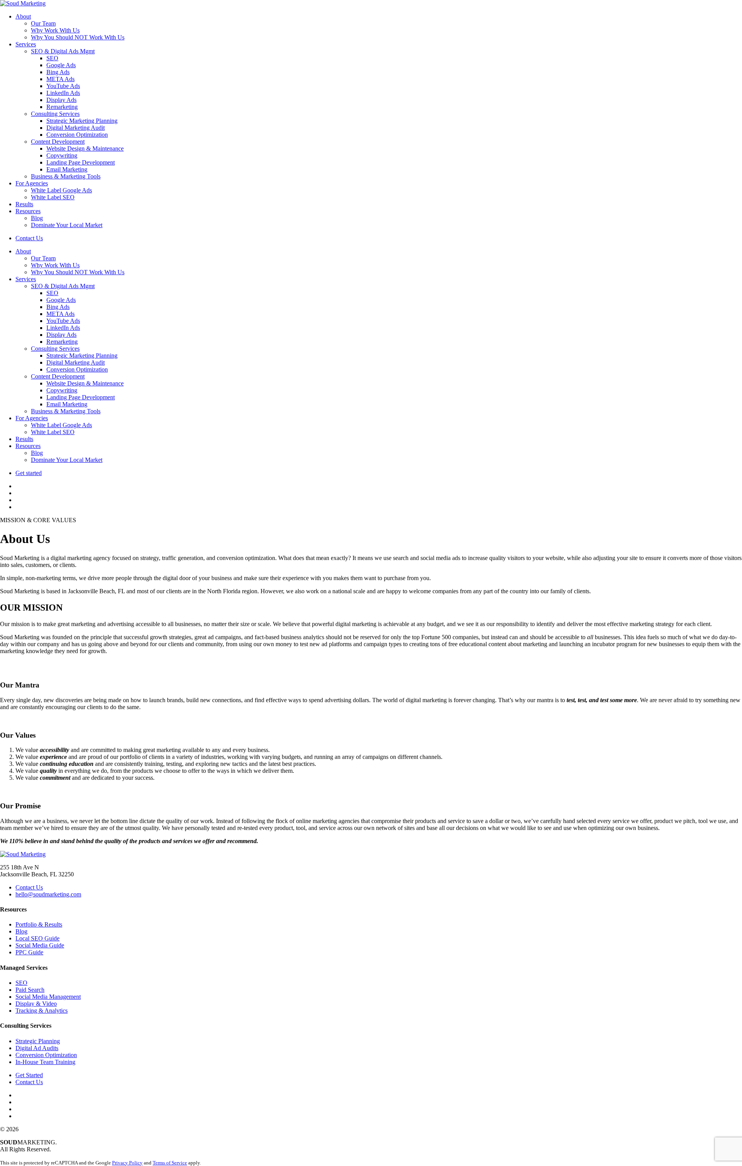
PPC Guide (29, 952)
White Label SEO (53, 197)
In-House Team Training (45, 1062)
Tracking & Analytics (41, 1010)
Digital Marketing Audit (75, 127)
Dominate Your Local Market (66, 225)
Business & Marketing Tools (65, 176)
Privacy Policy (127, 1163)
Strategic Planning (37, 1041)
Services (25, 44)
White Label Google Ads (61, 190)
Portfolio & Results (38, 924)
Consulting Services (55, 113)
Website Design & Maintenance (85, 148)
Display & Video (36, 1003)
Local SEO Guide (37, 938)
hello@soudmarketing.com (48, 894)
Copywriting (61, 155)
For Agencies (31, 183)
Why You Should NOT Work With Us (77, 37)
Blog (37, 218)
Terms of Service (170, 1163)
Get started (28, 473)
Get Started (29, 1075)
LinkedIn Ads (63, 93)
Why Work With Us (55, 30)
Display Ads (61, 100)
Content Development (58, 141)
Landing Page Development (80, 162)
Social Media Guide (39, 945)
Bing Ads (58, 72)
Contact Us (29, 238)
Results (24, 204)
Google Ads (61, 65)
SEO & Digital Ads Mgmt (63, 51)
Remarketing (62, 107)
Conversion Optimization (77, 134)
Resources (28, 211)
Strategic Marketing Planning (81, 120)
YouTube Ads (63, 86)
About (23, 16)
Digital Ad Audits (36, 1048)
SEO (52, 58)
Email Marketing (66, 169)
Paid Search (29, 989)
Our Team (43, 23)
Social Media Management (48, 996)
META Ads (60, 79)
